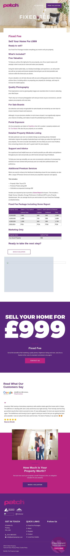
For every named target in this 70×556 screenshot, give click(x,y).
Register (30, 531)
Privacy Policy (15, 547)
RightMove (31, 126)
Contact (30, 534)
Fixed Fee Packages (34, 525)
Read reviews (18, 394)
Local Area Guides (33, 537)
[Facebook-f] (48, 525)
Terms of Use (7, 547)
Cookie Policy (23, 547)
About (29, 528)
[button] (61, 390)
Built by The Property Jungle (11, 551)
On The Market (13, 128)
